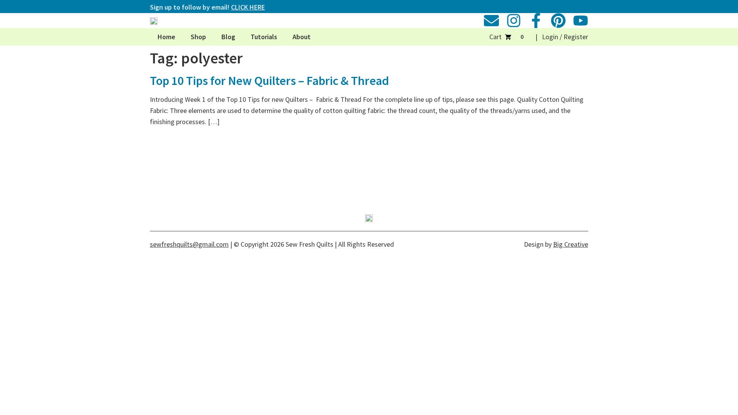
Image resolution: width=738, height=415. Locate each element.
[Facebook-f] (536, 20)
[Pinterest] (558, 20)
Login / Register (565, 36)
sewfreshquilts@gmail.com (189, 244)
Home (166, 36)
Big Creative (570, 244)
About (302, 36)
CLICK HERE (248, 7)
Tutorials (264, 36)
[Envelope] (491, 20)
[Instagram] (513, 20)
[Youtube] (580, 20)
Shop (198, 36)
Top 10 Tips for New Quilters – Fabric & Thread (269, 80)
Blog (228, 36)
